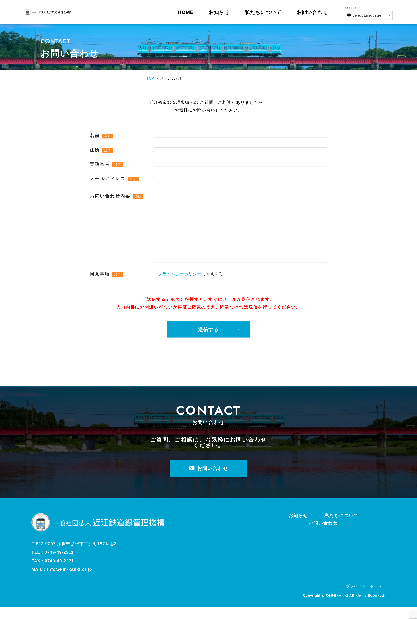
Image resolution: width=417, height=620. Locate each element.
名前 (95, 135)
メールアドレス (108, 178)
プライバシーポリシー (179, 273)
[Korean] (353, 8)
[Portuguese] (355, 8)
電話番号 (100, 164)
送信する (208, 329)
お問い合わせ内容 (110, 195)
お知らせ (298, 515)
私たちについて (341, 515)
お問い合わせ (212, 468)
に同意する (190, 273)
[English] (349, 8)
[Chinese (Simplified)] (346, 8)
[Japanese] (351, 8)
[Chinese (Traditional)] (347, 8)
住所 (95, 149)
